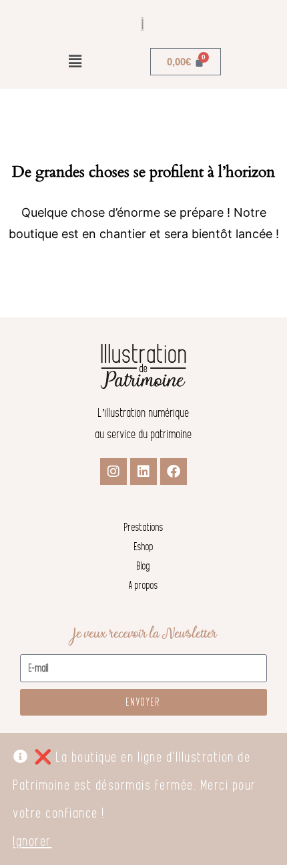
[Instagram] (113, 471)
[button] (74, 62)
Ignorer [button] (32, 841)
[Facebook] (173, 471)
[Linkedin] (143, 471)
